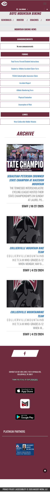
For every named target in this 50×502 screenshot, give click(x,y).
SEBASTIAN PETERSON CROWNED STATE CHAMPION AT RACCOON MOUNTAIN (25, 180)
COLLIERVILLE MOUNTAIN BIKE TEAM (27, 250)
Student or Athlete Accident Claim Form (25, 68)
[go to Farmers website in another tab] (25, 449)
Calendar (22, 9)
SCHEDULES (6, 20)
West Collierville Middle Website (25, 121)
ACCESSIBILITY (21, 489)
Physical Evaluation (25, 97)
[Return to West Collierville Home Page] (4, 3)
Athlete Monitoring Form (25, 90)
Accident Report (25, 82)
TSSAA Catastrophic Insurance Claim (25, 75)
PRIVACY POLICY (8, 489)
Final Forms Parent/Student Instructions (25, 61)
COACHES (34, 20)
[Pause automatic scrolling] (45, 471)
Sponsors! (34, 379)
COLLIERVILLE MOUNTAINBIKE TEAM (27, 314)
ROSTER (20, 20)
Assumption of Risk (25, 104)
